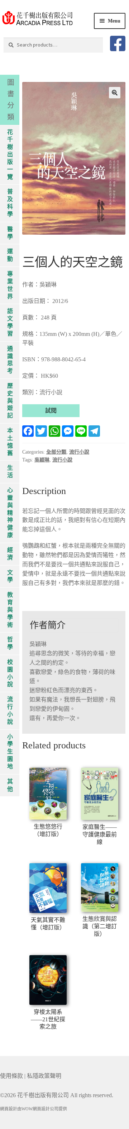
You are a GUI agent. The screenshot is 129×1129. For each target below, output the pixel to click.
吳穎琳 (41, 460)
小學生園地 (10, 751)
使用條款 (11, 1076)
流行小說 (79, 452)
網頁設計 (8, 1108)
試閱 (51, 410)
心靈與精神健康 (10, 512)
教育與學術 (10, 609)
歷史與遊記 (10, 401)
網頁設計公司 (45, 1108)
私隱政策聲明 (44, 1076)
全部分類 (56, 452)
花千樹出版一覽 (10, 154)
